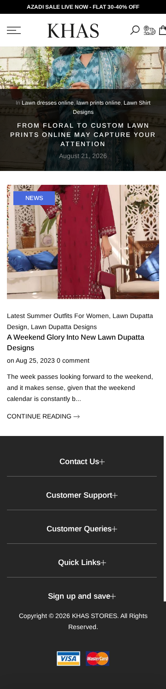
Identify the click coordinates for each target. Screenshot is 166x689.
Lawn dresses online (48, 103)
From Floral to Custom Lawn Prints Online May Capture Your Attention (83, 134)
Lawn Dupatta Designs (64, 326)
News (34, 197)
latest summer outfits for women (58, 315)
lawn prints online (99, 103)
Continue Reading (40, 416)
